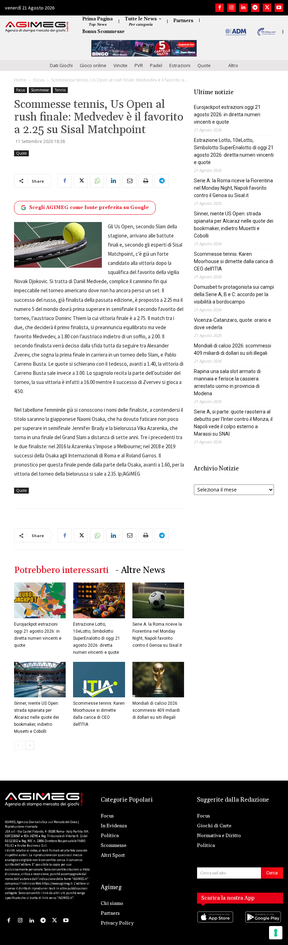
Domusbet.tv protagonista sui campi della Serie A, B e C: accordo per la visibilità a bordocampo (234, 294)
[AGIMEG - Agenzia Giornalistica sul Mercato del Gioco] (37, 27)
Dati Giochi (61, 65)
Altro (233, 65)
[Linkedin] (243, 8)
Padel (156, 65)
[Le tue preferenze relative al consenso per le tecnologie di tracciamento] (275, 932)
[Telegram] (255, 8)
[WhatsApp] (97, 181)
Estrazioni (179, 65)
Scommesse (40, 89)
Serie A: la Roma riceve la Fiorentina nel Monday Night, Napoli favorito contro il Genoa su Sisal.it (233, 188)
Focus (39, 80)
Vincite (120, 65)
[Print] (145, 181)
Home (20, 80)
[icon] (216, 924)
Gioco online (93, 65)
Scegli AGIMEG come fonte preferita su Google (89, 207)
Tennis (60, 89)
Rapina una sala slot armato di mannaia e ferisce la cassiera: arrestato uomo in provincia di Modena (227, 382)
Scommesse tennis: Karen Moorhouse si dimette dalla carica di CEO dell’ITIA (233, 261)
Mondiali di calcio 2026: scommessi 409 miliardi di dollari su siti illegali (156, 710)
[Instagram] (231, 8)
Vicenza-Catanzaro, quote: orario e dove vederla (232, 323)
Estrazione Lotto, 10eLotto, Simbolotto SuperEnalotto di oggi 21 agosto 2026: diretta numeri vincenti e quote (96, 638)
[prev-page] (18, 745)
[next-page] (29, 745)
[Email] (129, 181)
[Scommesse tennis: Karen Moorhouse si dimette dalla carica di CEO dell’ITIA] (99, 679)
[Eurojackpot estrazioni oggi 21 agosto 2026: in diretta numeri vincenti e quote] (40, 600)
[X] (267, 8)
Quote (204, 65)
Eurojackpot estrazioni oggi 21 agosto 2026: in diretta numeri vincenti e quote (227, 114)
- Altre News (140, 570)
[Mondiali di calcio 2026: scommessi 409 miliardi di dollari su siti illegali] (158, 679)
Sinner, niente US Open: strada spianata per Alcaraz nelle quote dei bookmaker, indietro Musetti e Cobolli (36, 717)
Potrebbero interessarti (61, 570)
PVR (139, 65)
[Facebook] (219, 8)
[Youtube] (279, 8)
